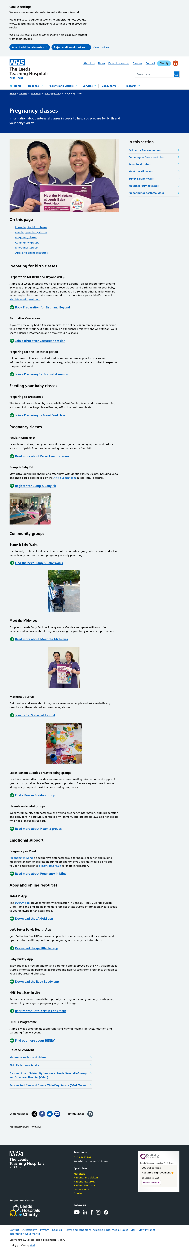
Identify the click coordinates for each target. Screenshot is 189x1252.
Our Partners (81, 1189)
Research (131, 85)
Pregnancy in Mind (21, 857)
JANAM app (22, 902)
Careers (137, 63)
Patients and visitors (61, 85)
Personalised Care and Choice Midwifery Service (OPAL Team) (48, 1085)
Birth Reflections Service (24, 1065)
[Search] (176, 74)
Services (88, 85)
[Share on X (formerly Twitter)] (34, 1114)
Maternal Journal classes (144, 185)
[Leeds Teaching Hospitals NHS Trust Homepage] (29, 69)
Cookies (57, 1229)
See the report (150, 1182)
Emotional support (26, 247)
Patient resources (118, 63)
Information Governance (25, 1233)
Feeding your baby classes (31, 232)
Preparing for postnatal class (146, 193)
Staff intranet (147, 1229)
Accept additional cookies (28, 47)
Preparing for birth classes (31, 227)
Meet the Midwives (141, 171)
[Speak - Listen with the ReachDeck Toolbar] (175, 63)
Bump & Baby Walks (141, 178)
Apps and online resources (31, 252)
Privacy (44, 1229)
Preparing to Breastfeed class (146, 157)
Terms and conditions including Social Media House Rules (100, 1229)
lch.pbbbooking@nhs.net (25, 299)
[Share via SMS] (57, 1114)
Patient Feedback (84, 1185)
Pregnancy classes (26, 237)
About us (88, 63)
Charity (164, 63)
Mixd (32, 1245)
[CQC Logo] (149, 1159)
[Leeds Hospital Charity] (29, 1210)
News (101, 63)
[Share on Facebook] (42, 1114)
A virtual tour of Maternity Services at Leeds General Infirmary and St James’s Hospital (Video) (48, 1075)
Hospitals (33, 85)
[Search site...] (154, 74)
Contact (150, 63)
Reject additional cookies (69, 47)
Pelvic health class (140, 164)
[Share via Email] (50, 1114)
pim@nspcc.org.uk (50, 865)
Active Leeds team (64, 477)
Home (17, 85)
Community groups (27, 242)
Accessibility (29, 1229)
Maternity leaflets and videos (28, 1057)
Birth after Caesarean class (145, 150)
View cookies (101, 47)
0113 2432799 (82, 1157)
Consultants (109, 85)
